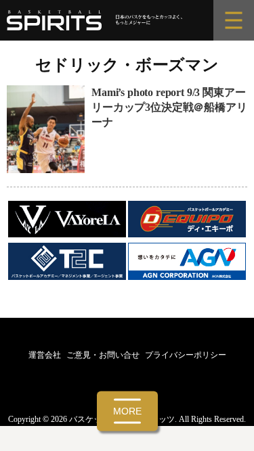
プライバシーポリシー (185, 355)
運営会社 (44, 355)
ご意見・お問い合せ (103, 355)
